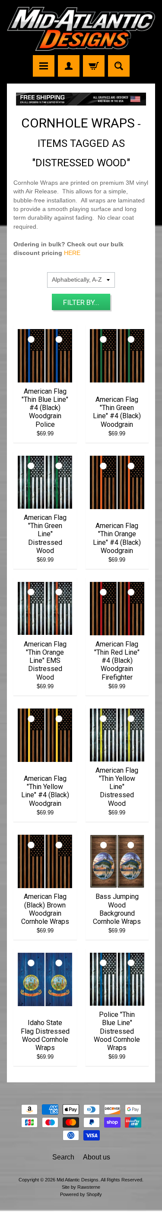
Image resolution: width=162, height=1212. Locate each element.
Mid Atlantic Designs (77, 1179)
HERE (72, 253)
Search (63, 1157)
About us (96, 1157)
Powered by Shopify (81, 1194)
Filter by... (81, 302)
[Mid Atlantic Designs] (81, 29)
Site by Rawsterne (81, 1187)
